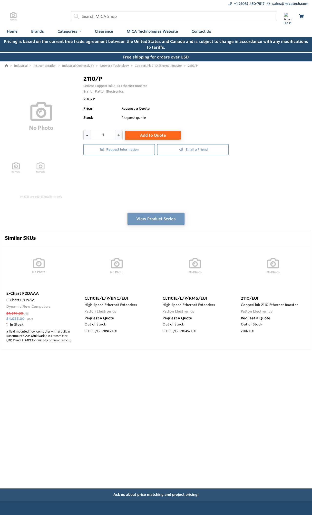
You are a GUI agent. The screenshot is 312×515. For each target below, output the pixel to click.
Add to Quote (153, 135)
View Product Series (156, 218)
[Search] (75, 16)
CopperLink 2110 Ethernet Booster (121, 86)
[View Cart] (301, 16)
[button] (69, 31)
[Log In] (287, 16)
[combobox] (174, 16)
